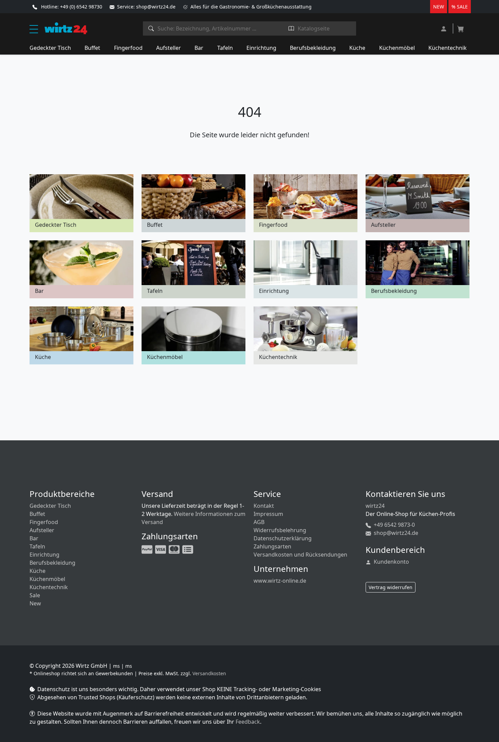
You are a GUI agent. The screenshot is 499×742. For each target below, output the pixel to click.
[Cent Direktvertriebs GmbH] (66, 28)
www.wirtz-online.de (280, 580)
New (35, 603)
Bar (199, 48)
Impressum (268, 514)
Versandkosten (209, 673)
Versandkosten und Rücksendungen (300, 554)
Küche (357, 48)
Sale (35, 595)
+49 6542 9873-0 (393, 524)
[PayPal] (148, 549)
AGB (259, 522)
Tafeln (225, 48)
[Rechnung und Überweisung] (188, 549)
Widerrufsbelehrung (280, 530)
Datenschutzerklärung (283, 538)
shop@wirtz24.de (395, 533)
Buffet (92, 48)
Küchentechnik (447, 48)
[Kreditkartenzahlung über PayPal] (161, 549)
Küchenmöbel (397, 48)
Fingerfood (128, 48)
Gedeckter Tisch (50, 48)
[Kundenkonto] (444, 28)
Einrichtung (261, 48)
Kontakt (264, 505)
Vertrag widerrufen (390, 587)
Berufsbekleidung (313, 48)
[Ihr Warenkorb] (461, 26)
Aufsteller (168, 48)
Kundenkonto (390, 561)
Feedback (248, 721)
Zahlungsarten (272, 546)
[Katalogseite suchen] (291, 28)
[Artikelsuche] (151, 28)
